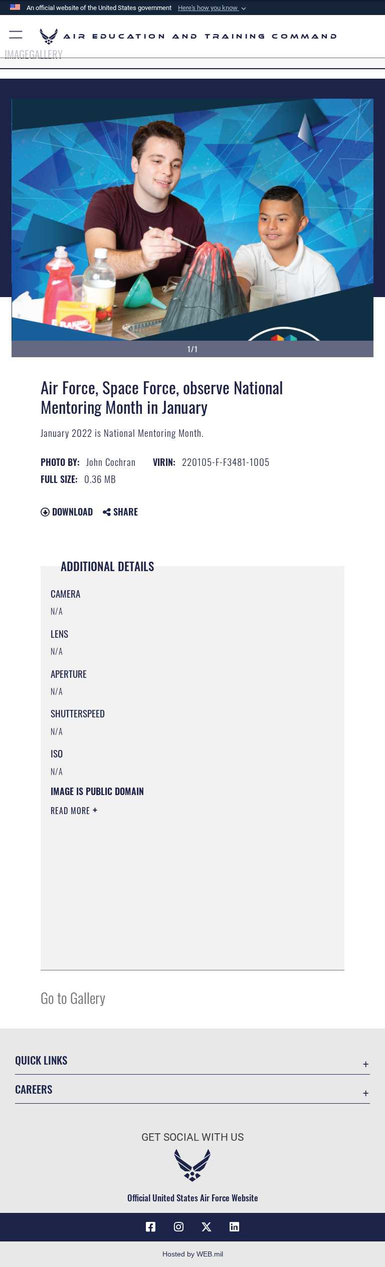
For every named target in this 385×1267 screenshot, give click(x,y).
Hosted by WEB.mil (192, 1254)
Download (71, 511)
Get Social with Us (192, 1137)
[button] (213, 8)
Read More (72, 811)
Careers (33, 1089)
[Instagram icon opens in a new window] (178, 1226)
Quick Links (41, 1060)
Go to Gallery (73, 997)
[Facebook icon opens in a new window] (150, 1226)
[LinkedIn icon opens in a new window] (234, 1226)
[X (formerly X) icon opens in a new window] (206, 1226)
